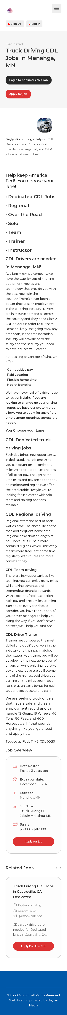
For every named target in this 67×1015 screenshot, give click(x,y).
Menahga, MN (30, 797)
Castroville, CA (27, 910)
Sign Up (16, 23)
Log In (35, 23)
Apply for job (18, 94)
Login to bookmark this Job (28, 80)
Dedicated (14, 44)
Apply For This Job (33, 946)
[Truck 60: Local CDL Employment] (28, 10)
